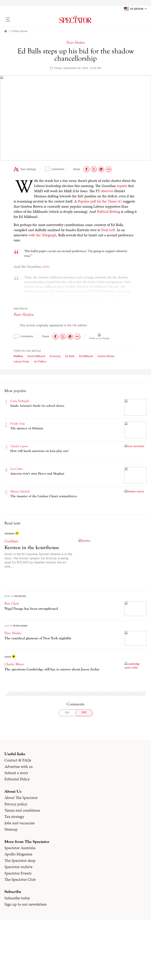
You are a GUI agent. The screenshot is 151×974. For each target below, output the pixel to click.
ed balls (70, 356)
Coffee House (19, 31)
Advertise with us (18, 766)
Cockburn (11, 541)
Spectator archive (18, 866)
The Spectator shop (20, 860)
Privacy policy (15, 804)
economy (55, 356)
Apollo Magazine (18, 854)
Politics (18, 356)
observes (107, 190)
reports (122, 185)
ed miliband (86, 356)
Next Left (108, 229)
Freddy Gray (17, 423)
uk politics (40, 361)
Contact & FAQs (17, 760)
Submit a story (16, 772)
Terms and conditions (22, 810)
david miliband (36, 356)
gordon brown (106, 356)
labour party (21, 361)
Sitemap (11, 829)
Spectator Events (17, 873)
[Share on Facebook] (86, 169)
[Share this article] (108, 169)
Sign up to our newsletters (25, 904)
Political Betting (108, 211)
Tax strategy (14, 816)
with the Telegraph (42, 235)
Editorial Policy (17, 779)
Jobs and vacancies (19, 823)
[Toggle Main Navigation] (21, 19)
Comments (57, 169)
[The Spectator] (75, 19)
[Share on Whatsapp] (101, 169)
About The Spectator (21, 797)
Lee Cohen (16, 469)
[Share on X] (94, 169)
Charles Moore (14, 664)
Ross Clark (11, 603)
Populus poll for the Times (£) (100, 201)
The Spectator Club (20, 879)
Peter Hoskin (24, 314)
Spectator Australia (20, 847)
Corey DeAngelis (19, 401)
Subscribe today (17, 898)
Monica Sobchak (20, 491)
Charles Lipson (19, 446)
